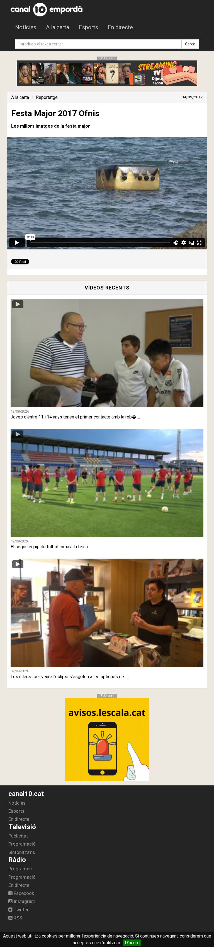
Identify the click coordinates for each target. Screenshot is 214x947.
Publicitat (18, 836)
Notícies (25, 27)
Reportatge (47, 97)
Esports (88, 27)
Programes (20, 868)
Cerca (190, 44)
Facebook (23, 893)
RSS (17, 918)
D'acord (132, 942)
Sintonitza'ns (21, 852)
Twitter (21, 909)
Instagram (24, 901)
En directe (120, 27)
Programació (22, 844)
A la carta (57, 27)
